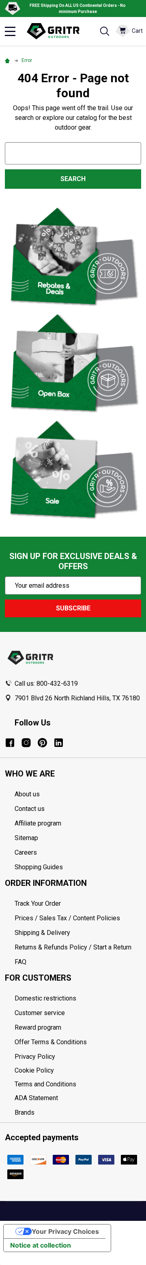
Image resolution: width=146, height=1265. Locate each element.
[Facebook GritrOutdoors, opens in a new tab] (10, 743)
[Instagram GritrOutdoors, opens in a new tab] (26, 743)
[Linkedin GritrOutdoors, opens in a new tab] (59, 743)
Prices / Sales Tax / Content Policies (67, 918)
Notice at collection (40, 1245)
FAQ (20, 962)
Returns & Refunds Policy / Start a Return (73, 947)
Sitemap (26, 838)
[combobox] (73, 153)
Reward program (38, 1027)
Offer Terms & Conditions (51, 1042)
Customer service (40, 1013)
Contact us (30, 809)
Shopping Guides (39, 867)
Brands (24, 1112)
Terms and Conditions (78, 1084)
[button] (73, 256)
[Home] (8, 60)
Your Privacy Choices (65, 1231)
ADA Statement (36, 1098)
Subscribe (73, 608)
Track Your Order (38, 903)
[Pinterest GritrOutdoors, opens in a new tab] (42, 743)
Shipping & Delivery (42, 932)
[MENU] (10, 31)
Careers (26, 852)
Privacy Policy (78, 1057)
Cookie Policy (78, 1070)
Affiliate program (38, 823)
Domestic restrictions (45, 998)
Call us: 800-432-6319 (46, 683)
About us (27, 794)
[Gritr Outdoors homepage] (57, 31)
